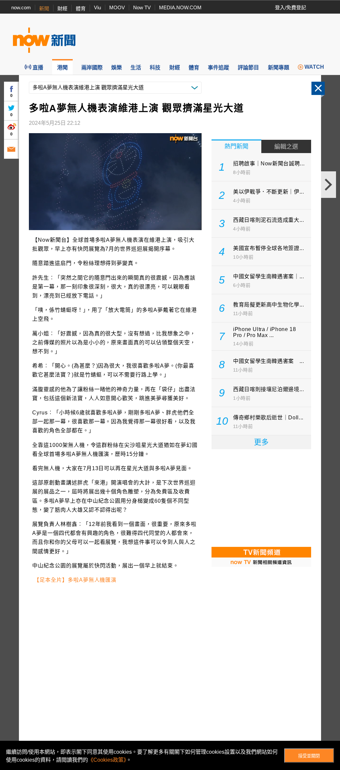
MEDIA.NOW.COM (180, 7)
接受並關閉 (309, 755)
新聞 (44, 8)
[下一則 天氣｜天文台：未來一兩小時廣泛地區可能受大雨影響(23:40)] (328, 184)
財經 (62, 8)
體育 (81, 8)
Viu (97, 7)
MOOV (117, 7)
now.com (21, 7)
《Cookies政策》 (107, 760)
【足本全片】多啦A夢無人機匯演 (75, 580)
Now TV (142, 7)
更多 (261, 442)
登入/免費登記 (290, 7)
